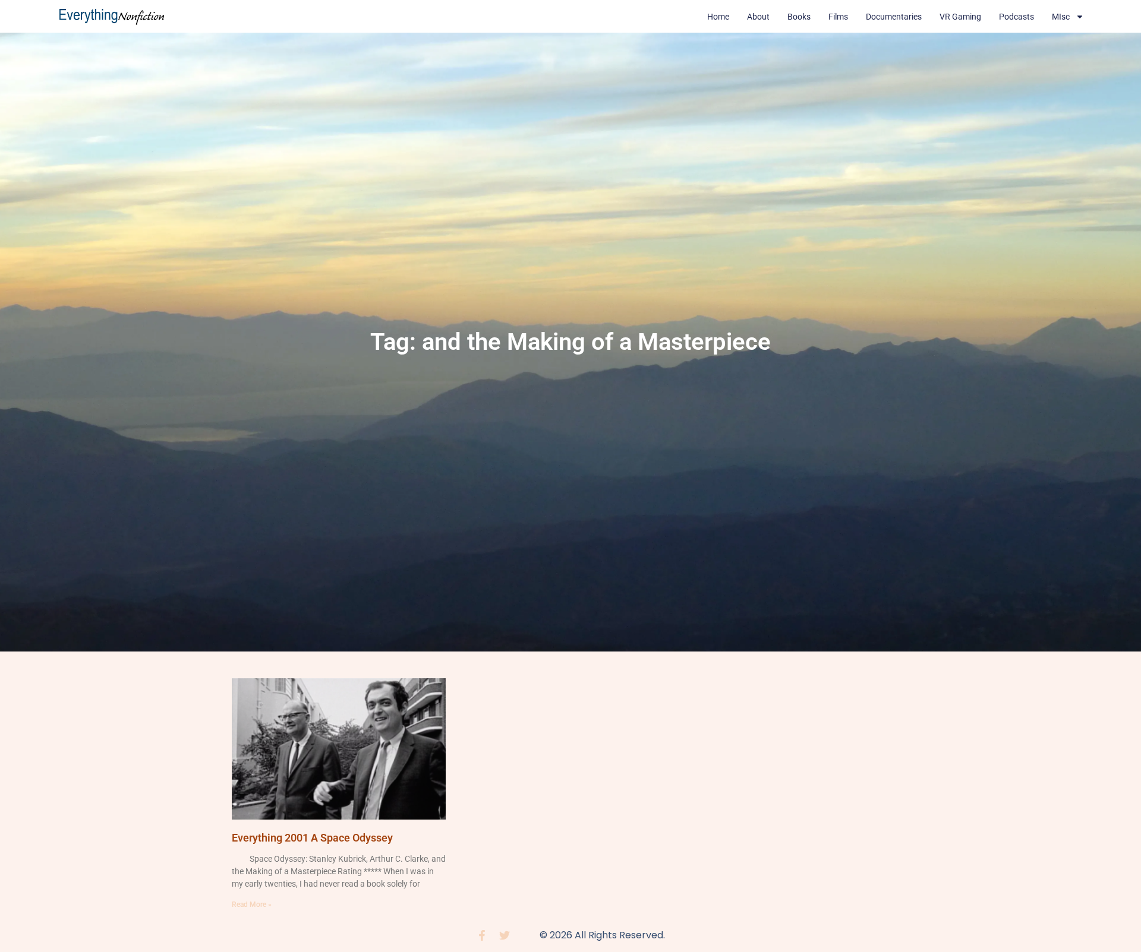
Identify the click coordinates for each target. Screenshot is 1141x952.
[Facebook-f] (482, 935)
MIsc (1061, 16)
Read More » (252, 904)
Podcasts (1016, 16)
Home (718, 16)
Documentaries (894, 16)
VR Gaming (960, 16)
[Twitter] (504, 935)
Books (799, 16)
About (758, 16)
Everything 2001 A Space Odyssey (312, 837)
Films (838, 16)
